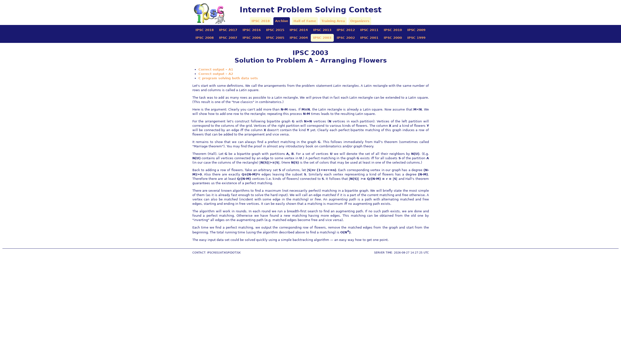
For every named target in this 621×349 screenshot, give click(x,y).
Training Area (333, 21)
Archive (281, 21)
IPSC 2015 (275, 30)
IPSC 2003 (322, 38)
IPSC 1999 (416, 38)
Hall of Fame (305, 21)
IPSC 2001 (369, 38)
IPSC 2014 (299, 30)
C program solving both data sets (228, 78)
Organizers (359, 21)
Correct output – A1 (215, 69)
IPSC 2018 (261, 21)
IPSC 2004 (299, 38)
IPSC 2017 (228, 30)
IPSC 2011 (369, 30)
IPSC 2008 (205, 38)
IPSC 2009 (416, 30)
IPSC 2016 (252, 30)
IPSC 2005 (275, 38)
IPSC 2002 (346, 38)
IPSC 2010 (393, 30)
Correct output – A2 (215, 74)
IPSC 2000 (393, 38)
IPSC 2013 (322, 30)
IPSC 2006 (252, 38)
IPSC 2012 (346, 30)
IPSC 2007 (228, 38)
